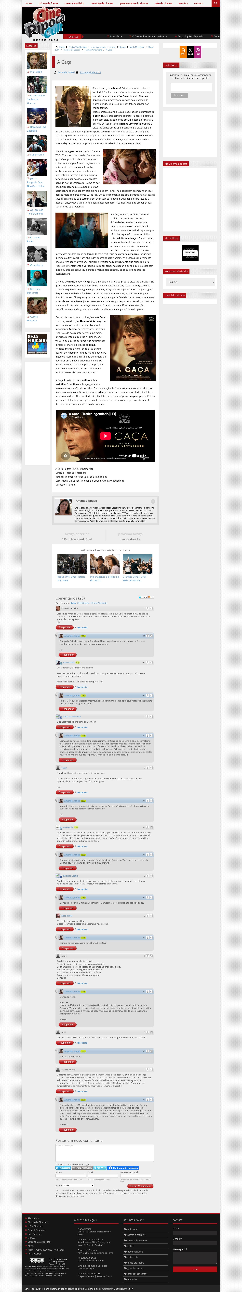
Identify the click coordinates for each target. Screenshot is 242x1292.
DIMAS (31, 1237)
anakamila (68, 827)
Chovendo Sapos (87, 1257)
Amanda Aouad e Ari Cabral (56, 1262)
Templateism (106, 1288)
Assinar (59, 1185)
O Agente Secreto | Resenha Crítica (95, 1276)
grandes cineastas (137, 1273)
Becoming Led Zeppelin (156, 36)
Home (62, 47)
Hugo (64, 767)
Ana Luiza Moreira (72, 716)
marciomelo (69, 662)
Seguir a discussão (151, 597)
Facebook (153, 501)
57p (77, 663)
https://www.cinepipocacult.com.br (48, 1275)
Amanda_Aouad (72, 635)
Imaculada (36, 71)
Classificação (83, 602)
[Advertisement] (157, 29)
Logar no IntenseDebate (63, 1168)
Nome (58, 1172)
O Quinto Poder (33, 239)
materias (132, 1279)
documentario (135, 1251)
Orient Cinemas (36, 1230)
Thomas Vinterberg (93, 49)
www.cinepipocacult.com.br (43, 1271)
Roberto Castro (70, 875)
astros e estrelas (136, 1234)
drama (123, 47)
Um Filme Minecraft (34, 290)
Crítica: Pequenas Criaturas (91, 1260)
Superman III (187, 36)
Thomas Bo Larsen (71, 49)
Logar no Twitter (100, 1168)
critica (113, 47)
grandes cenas (135, 1268)
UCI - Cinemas (35, 1226)
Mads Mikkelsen (137, 47)
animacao (132, 1229)
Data (73, 602)
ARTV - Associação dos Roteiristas (46, 1249)
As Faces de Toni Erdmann (35, 211)
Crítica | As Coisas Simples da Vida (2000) (94, 1233)
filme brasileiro (135, 1262)
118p (83, 636)
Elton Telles (66, 915)
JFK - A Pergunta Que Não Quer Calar (35, 182)
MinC (31, 1245)
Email (90, 1172)
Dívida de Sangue (86, 1268)
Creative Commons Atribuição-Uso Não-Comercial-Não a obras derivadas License (45, 1267)
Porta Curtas (34, 1253)
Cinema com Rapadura (90, 1239)
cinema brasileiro (137, 1240)
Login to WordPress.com (82, 1168)
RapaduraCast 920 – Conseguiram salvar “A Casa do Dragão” (94, 1243)
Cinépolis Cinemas (38, 1222)
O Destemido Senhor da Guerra (115, 36)
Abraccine (33, 1218)
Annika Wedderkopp (78, 47)
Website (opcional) (129, 1172)
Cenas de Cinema (87, 1250)
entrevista (132, 1257)
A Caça (109, 49)
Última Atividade (99, 602)
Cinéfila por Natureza (89, 1273)
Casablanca (36, 265)
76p (76, 827)
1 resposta (82, 627)
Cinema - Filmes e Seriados (92, 1265)
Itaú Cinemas (35, 1234)
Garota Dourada (32, 318)
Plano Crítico (84, 1228)
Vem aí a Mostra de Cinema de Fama (95, 1252)
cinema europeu (98, 47)
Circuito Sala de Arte (39, 1241)
